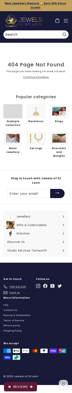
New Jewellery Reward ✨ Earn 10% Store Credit (35, 5)
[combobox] (36, 34)
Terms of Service (13, 320)
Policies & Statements (17, 315)
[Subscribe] (57, 193)
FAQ (5, 305)
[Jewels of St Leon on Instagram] (38, 286)
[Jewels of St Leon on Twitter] (60, 286)
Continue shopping (36, 77)
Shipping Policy (12, 330)
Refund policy (11, 325)
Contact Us (10, 310)
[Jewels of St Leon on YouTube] (52, 286)
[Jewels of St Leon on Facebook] (45, 286)
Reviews (20, 386)
